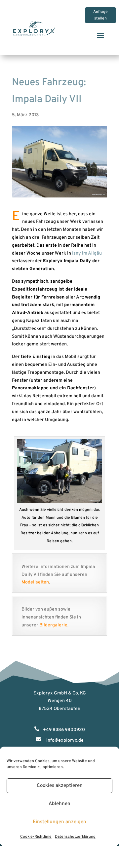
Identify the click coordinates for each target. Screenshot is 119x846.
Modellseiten (35, 582)
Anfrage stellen (100, 15)
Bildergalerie (53, 625)
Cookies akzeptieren (60, 786)
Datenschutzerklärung (75, 836)
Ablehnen (59, 804)
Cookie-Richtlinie (36, 836)
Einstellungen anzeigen (59, 822)
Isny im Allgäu (87, 253)
